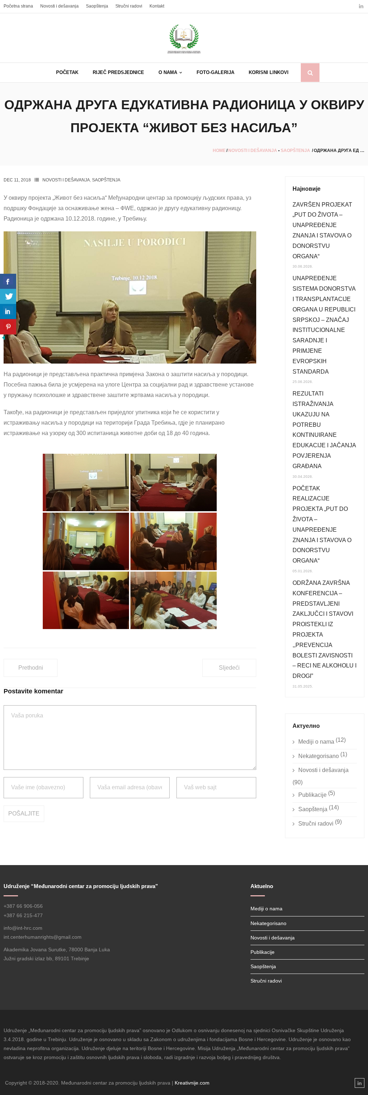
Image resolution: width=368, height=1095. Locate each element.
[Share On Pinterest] (8, 326)
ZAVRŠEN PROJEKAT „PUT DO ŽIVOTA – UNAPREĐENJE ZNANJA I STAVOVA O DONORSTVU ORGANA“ (322, 230)
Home (219, 150)
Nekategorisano (318, 756)
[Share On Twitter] (8, 296)
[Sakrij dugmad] (3, 339)
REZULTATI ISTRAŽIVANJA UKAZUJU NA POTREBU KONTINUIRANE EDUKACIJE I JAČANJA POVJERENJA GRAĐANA (324, 430)
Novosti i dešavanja (59, 6)
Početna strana (18, 6)
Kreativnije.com (192, 1083)
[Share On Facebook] (8, 281)
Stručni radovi (128, 6)
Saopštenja (97, 6)
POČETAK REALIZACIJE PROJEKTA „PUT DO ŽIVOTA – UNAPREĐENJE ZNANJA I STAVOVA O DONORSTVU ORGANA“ (322, 524)
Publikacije (312, 795)
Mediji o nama (316, 742)
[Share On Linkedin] (8, 311)
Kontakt (157, 6)
